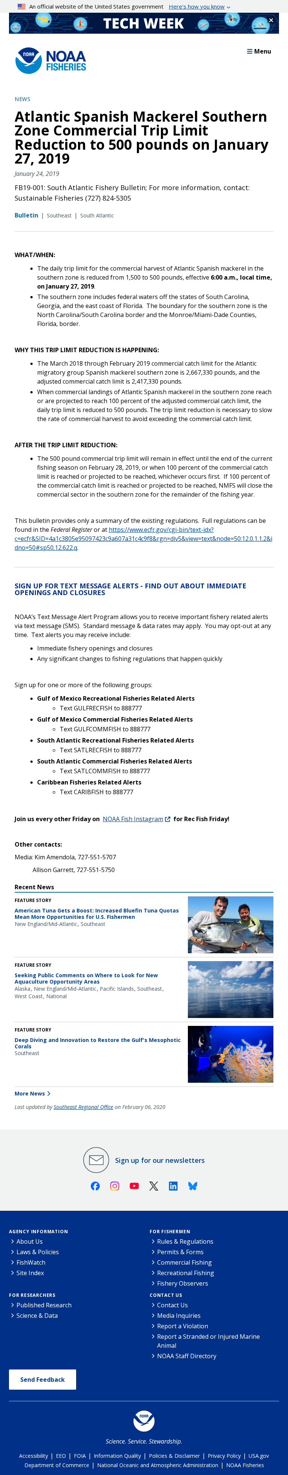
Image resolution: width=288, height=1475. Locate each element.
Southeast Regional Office (83, 1106)
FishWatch (30, 1262)
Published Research (44, 1305)
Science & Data (37, 1315)
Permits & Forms (180, 1252)
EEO (61, 1455)
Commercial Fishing (184, 1262)
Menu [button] (262, 51)
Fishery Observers (182, 1283)
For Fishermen (170, 1231)
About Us (29, 1241)
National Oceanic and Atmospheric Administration (157, 1465)
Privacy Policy (224, 1455)
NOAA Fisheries (245, 1465)
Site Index (30, 1273)
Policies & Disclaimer (174, 1455)
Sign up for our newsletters (160, 1160)
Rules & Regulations (185, 1241)
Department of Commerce (56, 1465)
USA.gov (259, 1455)
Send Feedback (42, 1379)
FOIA (80, 1455)
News (22, 99)
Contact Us (166, 1295)
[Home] (48, 59)
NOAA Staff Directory (186, 1356)
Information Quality (117, 1455)
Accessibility (33, 1455)
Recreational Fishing (185, 1273)
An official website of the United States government (127, 6)
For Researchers (32, 1295)
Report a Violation (182, 1326)
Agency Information (38, 1231)
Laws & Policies (37, 1252)
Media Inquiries (179, 1315)
